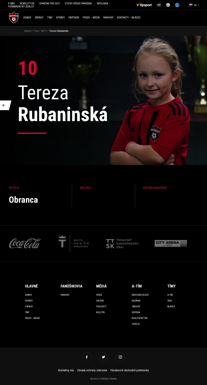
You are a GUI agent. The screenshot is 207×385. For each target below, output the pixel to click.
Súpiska (136, 312)
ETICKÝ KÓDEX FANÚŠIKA (78, 3)
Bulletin (100, 312)
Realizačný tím (139, 318)
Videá (99, 295)
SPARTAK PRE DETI (49, 3)
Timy (36, 30)
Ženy (169, 300)
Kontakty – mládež (128, 17)
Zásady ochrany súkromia (92, 370)
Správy (60, 17)
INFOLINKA (102, 3)
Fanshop (65, 295)
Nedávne (136, 300)
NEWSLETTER (27, 3)
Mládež (171, 306)
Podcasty (101, 306)
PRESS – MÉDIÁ (91, 17)
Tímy (50, 17)
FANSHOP (108, 17)
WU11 (44, 30)
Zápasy (39, 17)
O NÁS (11, 3)
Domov (27, 17)
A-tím (170, 295)
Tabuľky (136, 306)
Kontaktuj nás (66, 370)
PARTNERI (73, 17)
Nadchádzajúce (140, 295)
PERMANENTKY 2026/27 (21, 6)
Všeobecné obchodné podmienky (129, 370)
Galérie (100, 300)
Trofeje (136, 324)
